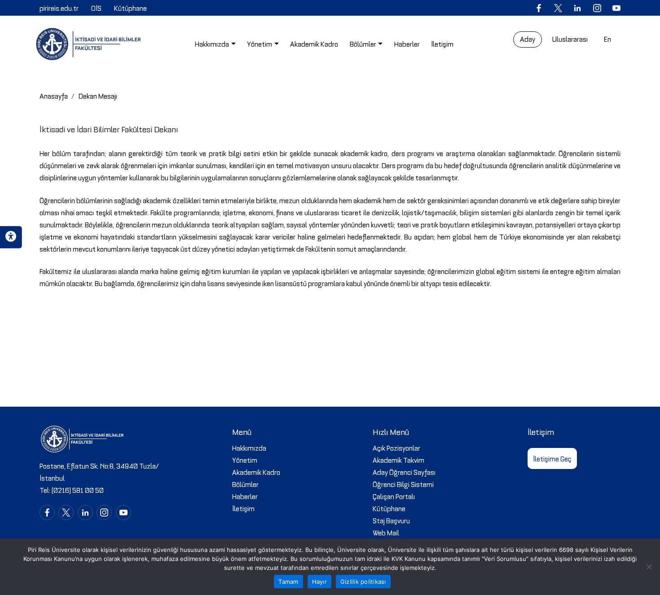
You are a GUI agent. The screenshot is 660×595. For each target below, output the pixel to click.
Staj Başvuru (391, 520)
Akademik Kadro (256, 472)
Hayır (319, 581)
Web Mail (386, 532)
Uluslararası (570, 38)
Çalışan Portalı (394, 496)
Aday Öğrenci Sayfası (404, 472)
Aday (527, 38)
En (607, 38)
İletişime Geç (552, 458)
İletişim (243, 508)
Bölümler (245, 484)
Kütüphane (389, 508)
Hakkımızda (249, 447)
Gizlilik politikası (363, 581)
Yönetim (244, 460)
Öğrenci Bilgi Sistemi (403, 484)
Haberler (245, 496)
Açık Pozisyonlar (396, 447)
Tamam (288, 581)
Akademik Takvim (398, 460)
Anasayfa (54, 95)
